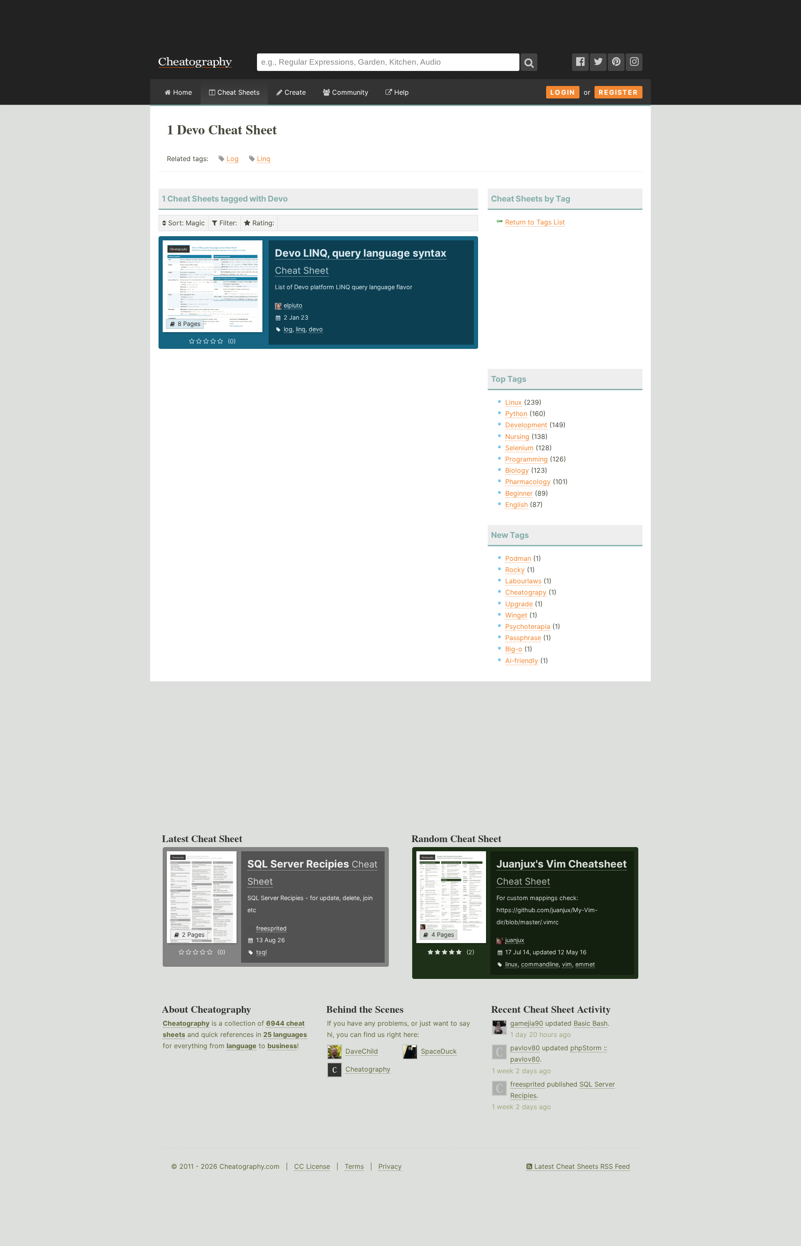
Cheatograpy (526, 592)
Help (400, 92)
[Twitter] (598, 62)
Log (233, 158)
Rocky (515, 569)
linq (300, 329)
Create (294, 92)
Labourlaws (523, 581)
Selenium (519, 448)
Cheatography (186, 1023)
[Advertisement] (400, 22)
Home (181, 92)
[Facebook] (580, 62)
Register (618, 92)
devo (316, 329)
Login (562, 92)
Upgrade (519, 604)
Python (516, 413)
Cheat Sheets (237, 92)
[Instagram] (634, 62)
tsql (261, 952)
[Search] (529, 62)
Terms (354, 1166)
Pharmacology (528, 481)
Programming (526, 459)
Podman (518, 558)
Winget (516, 615)
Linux (513, 402)
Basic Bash (590, 1023)
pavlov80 (525, 1048)
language (242, 1046)
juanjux (514, 939)
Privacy (390, 1166)
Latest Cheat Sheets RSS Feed (581, 1166)
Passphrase (523, 637)
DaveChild (361, 1051)
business (282, 1046)
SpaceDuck (439, 1051)
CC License (312, 1166)
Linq (263, 158)
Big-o (513, 649)
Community (349, 92)
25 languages (285, 1034)
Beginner (519, 493)
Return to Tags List (535, 222)
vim (567, 964)
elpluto (293, 305)
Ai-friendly (521, 660)
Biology (517, 470)
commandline (540, 964)
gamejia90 (526, 1023)
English (516, 504)
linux (511, 964)
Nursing (517, 436)
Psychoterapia (527, 626)
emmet (585, 964)
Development (526, 425)
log (288, 329)
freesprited (271, 928)
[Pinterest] (616, 62)
